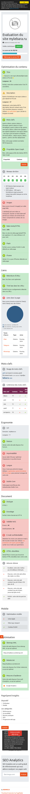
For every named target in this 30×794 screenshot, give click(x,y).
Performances (7, 711)
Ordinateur (6, 703)
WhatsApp (7, 351)
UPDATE (18, 46)
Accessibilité (6, 713)
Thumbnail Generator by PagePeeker (12, 793)
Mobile (5, 705)
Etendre (24, 164)
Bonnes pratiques (8, 715)
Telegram (6, 345)
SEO (4, 717)
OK (24, 2)
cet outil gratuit (12, 111)
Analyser (5, 727)
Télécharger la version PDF (12, 57)
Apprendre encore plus (14, 8)
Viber (5, 339)
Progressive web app (9, 719)
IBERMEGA (6, 789)
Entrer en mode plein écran (15, 733)
